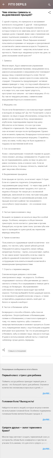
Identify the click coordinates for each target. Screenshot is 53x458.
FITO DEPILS (17, 4)
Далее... (47, 393)
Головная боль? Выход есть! (18, 401)
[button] (49, 13)
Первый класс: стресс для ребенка (21, 375)
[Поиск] (49, 5)
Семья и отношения (17, 351)
